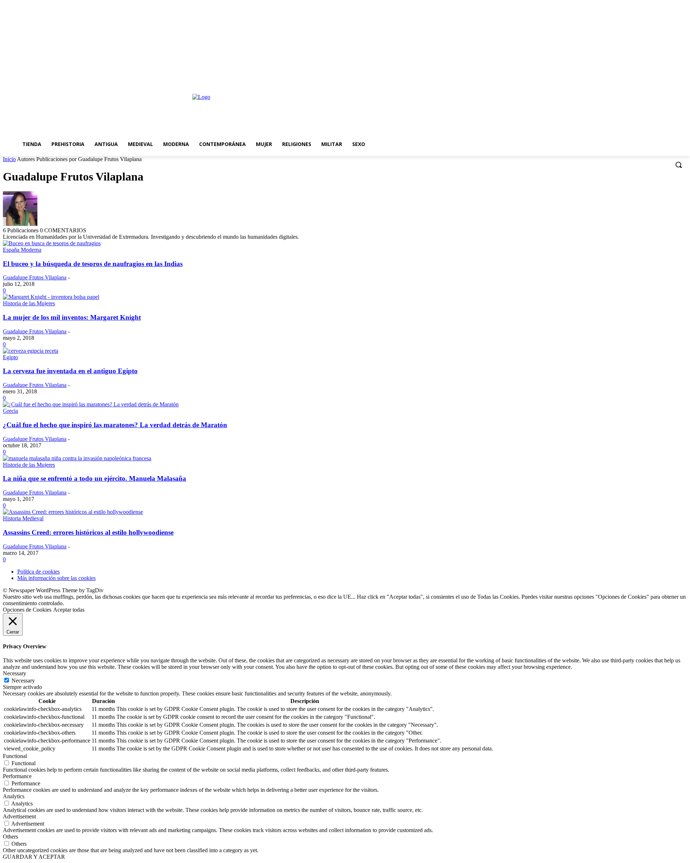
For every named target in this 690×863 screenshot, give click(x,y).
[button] (678, 164)
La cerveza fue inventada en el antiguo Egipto (70, 371)
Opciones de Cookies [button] (27, 610)
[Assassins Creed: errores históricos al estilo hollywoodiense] (73, 512)
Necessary (23, 680)
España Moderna (22, 250)
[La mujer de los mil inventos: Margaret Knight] (51, 297)
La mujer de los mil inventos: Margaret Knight (72, 317)
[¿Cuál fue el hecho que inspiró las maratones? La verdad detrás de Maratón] (91, 404)
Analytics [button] (13, 796)
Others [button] (10, 837)
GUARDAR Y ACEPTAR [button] (34, 857)
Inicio (9, 159)
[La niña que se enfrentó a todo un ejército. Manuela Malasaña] (77, 458)
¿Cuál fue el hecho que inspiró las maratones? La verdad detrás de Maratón (115, 425)
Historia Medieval (23, 518)
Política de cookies (38, 572)
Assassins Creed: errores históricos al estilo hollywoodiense (88, 532)
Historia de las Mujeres (29, 303)
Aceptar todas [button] (68, 610)
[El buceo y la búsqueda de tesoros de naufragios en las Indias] (52, 243)
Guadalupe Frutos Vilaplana (34, 277)
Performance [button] (17, 776)
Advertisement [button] (19, 816)
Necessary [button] (14, 673)
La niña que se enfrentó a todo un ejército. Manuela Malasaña (94, 478)
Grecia (10, 411)
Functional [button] (15, 756)
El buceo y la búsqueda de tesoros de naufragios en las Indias (93, 264)
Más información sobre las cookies (56, 578)
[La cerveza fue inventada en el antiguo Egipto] (30, 351)
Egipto (10, 357)
